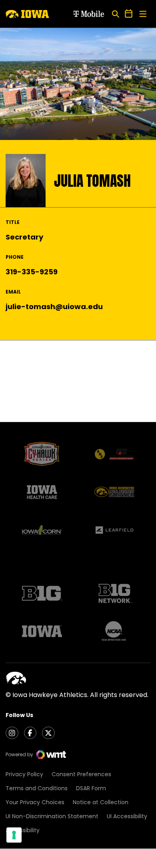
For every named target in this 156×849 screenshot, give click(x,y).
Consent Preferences (81, 774)
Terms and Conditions (37, 788)
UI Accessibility (127, 816)
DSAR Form (91, 788)
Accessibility (23, 830)
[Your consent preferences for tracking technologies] (14, 835)
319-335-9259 (32, 272)
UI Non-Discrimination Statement (52, 816)
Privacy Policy (24, 774)
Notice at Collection (100, 802)
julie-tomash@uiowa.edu (54, 307)
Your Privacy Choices (35, 802)
